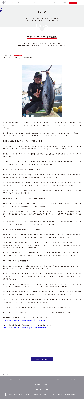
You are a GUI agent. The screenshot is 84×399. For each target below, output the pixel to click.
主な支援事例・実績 (73, 2)
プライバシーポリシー (9, 374)
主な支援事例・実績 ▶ (42, 384)
